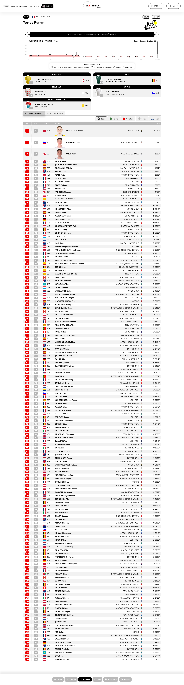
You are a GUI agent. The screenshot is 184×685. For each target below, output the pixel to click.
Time (103, 119)
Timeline (73, 679)
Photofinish (112, 679)
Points (115, 119)
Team (157, 119)
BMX (30, 6)
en (173, 6)
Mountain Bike (22, 6)
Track (12, 6)
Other (36, 6)
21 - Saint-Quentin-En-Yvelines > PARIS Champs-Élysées (92, 34)
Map (99, 679)
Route (146, 17)
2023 (156, 6)
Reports (156, 17)
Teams (59, 679)
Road (6, 6)
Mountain (129, 119)
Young (143, 119)
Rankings (86, 679)
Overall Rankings (34, 113)
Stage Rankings (55, 113)
